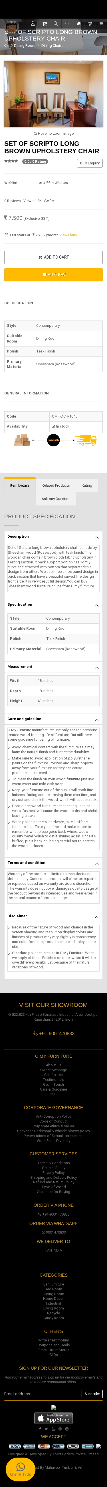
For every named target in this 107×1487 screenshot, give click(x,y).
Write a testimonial (53, 1340)
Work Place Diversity (53, 1141)
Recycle (53, 1313)
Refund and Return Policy (53, 1182)
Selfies (50, 201)
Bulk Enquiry (90, 163)
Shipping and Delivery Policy (53, 1177)
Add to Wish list (55, 183)
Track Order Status (53, 1350)
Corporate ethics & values (54, 1126)
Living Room (53, 1308)
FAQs (53, 1355)
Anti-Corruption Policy (53, 1116)
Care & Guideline (53, 1089)
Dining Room (24, 45)
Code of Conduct (53, 1121)
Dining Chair (51, 45)
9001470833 (56, 1232)
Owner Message (53, 1070)
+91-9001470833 (56, 1214)
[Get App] (53, 1418)
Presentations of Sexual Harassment (54, 1136)
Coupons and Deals (53, 1345)
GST (53, 1094)
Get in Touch (53, 1084)
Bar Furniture (53, 1284)
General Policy (53, 1168)
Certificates (53, 1075)
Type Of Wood (53, 1187)
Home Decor (53, 1298)
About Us (53, 1065)
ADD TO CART (56, 257)
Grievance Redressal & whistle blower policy (53, 1131)
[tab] (20, 486)
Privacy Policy (53, 1172)
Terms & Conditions (53, 1163)
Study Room (53, 1318)
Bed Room (53, 1289)
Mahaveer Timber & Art (63, 1467)
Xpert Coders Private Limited (75, 1454)
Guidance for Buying (53, 1192)
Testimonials (53, 1079)
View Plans (68, 235)
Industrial (53, 1303)
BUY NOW (56, 274)
